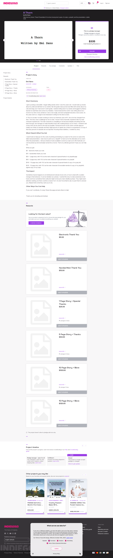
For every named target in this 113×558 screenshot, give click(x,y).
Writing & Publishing (31, 89)
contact (34, 84)
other (48, 89)
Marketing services (103, 529)
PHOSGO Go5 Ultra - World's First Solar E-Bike (35, 505)
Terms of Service (18, 552)
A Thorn (28, 12)
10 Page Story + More (11, 90)
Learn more (38, 462)
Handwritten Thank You (11, 81)
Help (66, 449)
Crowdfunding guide (86, 529)
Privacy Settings (28, 552)
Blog (82, 531)
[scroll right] (72, 40)
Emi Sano (27, 15)
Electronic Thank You (11, 79)
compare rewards (36, 223)
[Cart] (93, 3)
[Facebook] (5, 533)
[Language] (89, 3)
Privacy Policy (8, 552)
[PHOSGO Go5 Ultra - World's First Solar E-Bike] (35, 488)
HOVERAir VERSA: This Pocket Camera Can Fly (77, 505)
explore (67, 476)
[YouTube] (10, 533)
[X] (8, 533)
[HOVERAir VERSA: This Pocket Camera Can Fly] (78, 488)
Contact (83, 527)
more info (28, 84)
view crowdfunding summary (92, 57)
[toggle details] (44, 513)
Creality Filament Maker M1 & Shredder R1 (55, 505)
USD (82, 3)
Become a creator (103, 531)
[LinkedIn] (15, 533)
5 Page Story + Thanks (11, 88)
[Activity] (97, 3)
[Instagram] (13, 533)
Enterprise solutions (103, 533)
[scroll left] (4, 40)
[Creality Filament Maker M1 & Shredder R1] (56, 488)
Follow (92, 51)
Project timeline (7, 98)
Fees (99, 527)
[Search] (47, 3)
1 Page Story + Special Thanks (11, 84)
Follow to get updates (74, 464)
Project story (6, 72)
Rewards (5, 76)
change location (64, 8)
